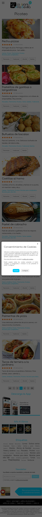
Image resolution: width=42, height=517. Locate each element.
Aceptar (16, 270)
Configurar (25, 270)
